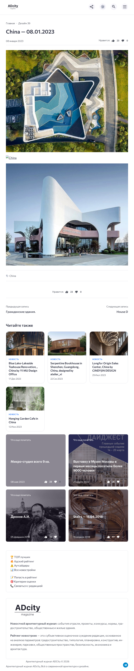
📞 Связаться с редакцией (26, 585)
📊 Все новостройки (23, 569)
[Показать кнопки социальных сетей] (91, 6)
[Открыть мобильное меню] (124, 6)
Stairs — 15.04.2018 (88, 517)
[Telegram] (125, 665)
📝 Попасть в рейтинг (23, 577)
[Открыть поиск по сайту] (113, 6)
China (12, 275)
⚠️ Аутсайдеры (19, 565)
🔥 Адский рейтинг (22, 561)
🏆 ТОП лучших (20, 557)
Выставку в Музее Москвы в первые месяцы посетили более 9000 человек (97, 465)
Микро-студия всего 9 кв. (30, 461)
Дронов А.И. (20, 517)
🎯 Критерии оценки (23, 581)
